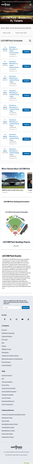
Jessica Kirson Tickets (8, 437)
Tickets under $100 (21, 33)
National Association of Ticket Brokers (12, 359)
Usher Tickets (5, 421)
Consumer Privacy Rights (8, 388)
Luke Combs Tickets (7, 434)
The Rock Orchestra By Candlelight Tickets (13, 414)
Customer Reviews (7, 336)
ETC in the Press (6, 362)
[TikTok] (28, 319)
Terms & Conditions (7, 382)
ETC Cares (4, 339)
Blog (3, 343)
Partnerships (5, 352)
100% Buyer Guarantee (8, 333)
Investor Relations (6, 365)
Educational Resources (8, 401)
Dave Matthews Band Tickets (10, 424)
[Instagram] (16, 319)
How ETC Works (6, 398)
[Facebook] (5, 319)
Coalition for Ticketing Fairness (10, 355)
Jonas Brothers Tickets (8, 427)
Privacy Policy (5, 385)
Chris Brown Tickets (7, 417)
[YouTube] (22, 319)
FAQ (3, 378)
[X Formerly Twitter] (11, 319)
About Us (4, 330)
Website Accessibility (7, 394)
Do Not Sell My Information (9, 391)
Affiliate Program (6, 349)
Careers (4, 346)
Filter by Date (7, 33)
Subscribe (26, 307)
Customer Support (7, 375)
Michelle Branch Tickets (8, 430)
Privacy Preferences (7, 404)
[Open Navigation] (30, 4)
